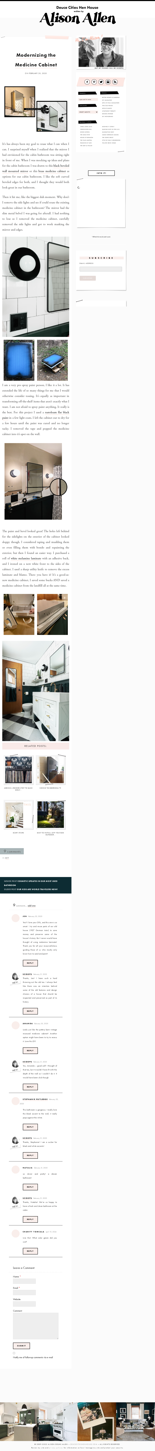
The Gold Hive (85, 134)
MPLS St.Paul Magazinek (110, 103)
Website (17, 1299)
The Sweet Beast (107, 137)
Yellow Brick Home (109, 143)
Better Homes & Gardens (111, 97)
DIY (7, 858)
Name (17, 1276)
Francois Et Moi (86, 143)
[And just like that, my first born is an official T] (97, 1421)
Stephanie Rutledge (35, 1099)
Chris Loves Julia (86, 126)
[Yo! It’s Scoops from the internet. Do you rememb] (19, 1421)
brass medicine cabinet (52, 171)
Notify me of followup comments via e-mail (33, 1357)
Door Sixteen (85, 132)
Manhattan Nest (108, 132)
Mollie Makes (107, 108)
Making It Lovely (108, 126)
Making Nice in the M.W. (111, 129)
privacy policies (56, 1448)
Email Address (87, 263)
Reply (30, 963)
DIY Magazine (107, 100)
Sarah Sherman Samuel (110, 134)
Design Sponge (107, 113)
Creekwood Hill (86, 129)
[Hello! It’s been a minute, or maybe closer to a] (58, 1421)
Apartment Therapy (109, 111)
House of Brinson (86, 137)
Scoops (27, 974)
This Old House (107, 105)
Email (16, 1288)
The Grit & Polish (86, 145)
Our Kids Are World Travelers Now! (37, 889)
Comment (17, 1310)
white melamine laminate (26, 558)
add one (32, 905)
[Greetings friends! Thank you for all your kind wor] (135, 1421)
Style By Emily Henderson (111, 140)
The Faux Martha (86, 140)
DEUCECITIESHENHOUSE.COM (83, 1444)
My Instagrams (107, 116)
